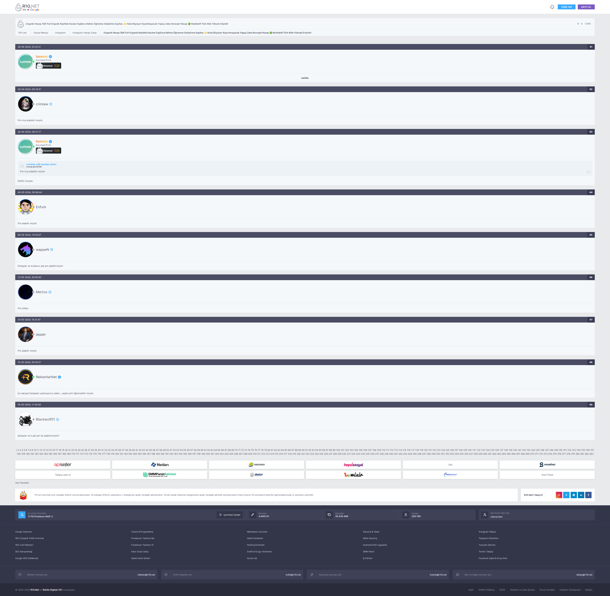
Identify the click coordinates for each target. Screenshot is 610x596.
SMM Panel (368, 551)
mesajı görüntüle (34, 166)
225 (321, 453)
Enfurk (41, 207)
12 (41, 450)
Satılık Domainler (255, 538)
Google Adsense (23, 531)
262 (494, 453)
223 (312, 453)
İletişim (588, 589)
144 (533, 450)
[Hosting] (159, 465)
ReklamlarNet (46, 377)
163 (41, 453)
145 (538, 450)
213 (268, 453)
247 (424, 453)
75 (252, 450)
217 (285, 453)
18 (60, 450)
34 (112, 450)
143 (528, 450)
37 (123, 450)
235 (368, 453)
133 (483, 450)
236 (372, 453)
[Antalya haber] (256, 465)
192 (171, 453)
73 (245, 450)
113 (396, 450)
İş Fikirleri (367, 558)
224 (317, 453)
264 (504, 453)
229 (340, 453)
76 (255, 450)
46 (153, 450)
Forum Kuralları (547, 589)
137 (501, 450)
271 (537, 453)
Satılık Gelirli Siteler (140, 558)
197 (194, 453)
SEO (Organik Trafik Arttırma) (29, 538)
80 (269, 450)
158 (19, 453)
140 (515, 450)
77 (259, 450)
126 (452, 450)
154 (578, 450)
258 (476, 453)
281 (582, 453)
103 (351, 450)
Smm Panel (547, 474)
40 (133, 450)
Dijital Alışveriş (370, 538)
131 (474, 450)
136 (497, 450)
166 (55, 453)
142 (524, 450)
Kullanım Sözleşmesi (570, 589)
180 (117, 453)
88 (296, 450)
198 (199, 453)
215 (276, 453)
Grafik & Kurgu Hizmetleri (259, 551)
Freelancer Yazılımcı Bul (142, 538)
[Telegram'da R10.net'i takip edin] (574, 495)
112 (391, 450)
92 (309, 450)
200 (208, 453)
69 (232, 450)
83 (279, 450)
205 (231, 453)
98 (330, 450)
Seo (450, 464)
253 (452, 453)
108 (374, 450)
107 (370, 450)
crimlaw (42, 104)
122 (434, 450)
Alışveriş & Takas (371, 531)
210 (255, 453)
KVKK (502, 589)
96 (323, 450)
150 (561, 450)
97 (327, 450)
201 (212, 453)
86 (289, 450)
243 (405, 453)
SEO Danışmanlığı (23, 551)
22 (72, 450)
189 (158, 453)
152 (569, 450)
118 (417, 450)
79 (265, 450)
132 (478, 450)
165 (50, 453)
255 (462, 453)
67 (226, 450)
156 (588, 450)
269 (527, 453)
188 (153, 453)
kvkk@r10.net (293, 574)
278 (568, 453)
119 (421, 450)
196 (190, 453)
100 (338, 450)
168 (64, 453)
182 (126, 453)
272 (541, 453)
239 (386, 453)
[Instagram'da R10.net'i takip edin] (559, 495)
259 (480, 453)
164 (46, 453)
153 (574, 450)
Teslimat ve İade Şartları (522, 589)
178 (108, 453)
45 (150, 450)
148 (551, 450)
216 (281, 453)
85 (286, 450)
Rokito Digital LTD (52, 589)
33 (109, 450)
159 (23, 453)
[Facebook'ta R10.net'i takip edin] (588, 495)
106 (365, 450)
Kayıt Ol (586, 7)
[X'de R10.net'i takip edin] (566, 495)
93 (313, 450)
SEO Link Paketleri (24, 545)
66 (222, 450)
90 (303, 450)
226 (326, 453)
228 (335, 453)
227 (330, 453)
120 (426, 450)
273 (546, 453)
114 (400, 450)
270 (532, 453)
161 (32, 453)
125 (447, 450)
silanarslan (497, 516)
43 (143, 450)
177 (103, 453)
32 (105, 450)
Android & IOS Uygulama (375, 545)
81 (272, 450)
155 (583, 450)
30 (99, 450)
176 (99, 453)
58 (195, 450)
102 (347, 450)
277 (564, 453)
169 (69, 453)
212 (263, 453)
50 (167, 450)
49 (164, 450)
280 (578, 453)
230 (344, 453)
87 (292, 450)
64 (215, 450)
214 (272, 453)
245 (415, 453)
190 (162, 453)
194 (180, 453)
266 (513, 453)
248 (429, 453)
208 (245, 453)
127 (456, 450)
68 (229, 450)
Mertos (41, 292)
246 (419, 453)
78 (262, 450)
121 (430, 450)
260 (485, 453)
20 (66, 450)
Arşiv (471, 589)
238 (382, 453)
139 (510, 450)
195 (185, 453)
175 (95, 453)
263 (499, 453)
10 (35, 450)
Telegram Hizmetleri (488, 538)
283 (591, 453)
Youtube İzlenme (487, 545)
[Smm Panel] (62, 465)
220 (299, 453)
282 (587, 453)
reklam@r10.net (146, 574)
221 (303, 453)
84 (282, 450)
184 (135, 453)
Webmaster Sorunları (257, 531)
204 (226, 453)
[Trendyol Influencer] (353, 475)
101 (342, 450)
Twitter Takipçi (486, 551)
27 (89, 450)
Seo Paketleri (22, 482)
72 (242, 450)
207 (241, 453)
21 (69, 450)
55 (184, 450)
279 (573, 453)
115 (404, 450)
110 (383, 450)
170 (73, 453)
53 (177, 450)
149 (556, 450)
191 (167, 453)
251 (443, 453)
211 (259, 453)
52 (174, 450)
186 (144, 453)
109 (379, 450)
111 (387, 450)
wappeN (42, 249)
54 (181, 450)
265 (509, 453)
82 (275, 450)
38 (126, 450)
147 (547, 450)
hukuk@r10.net (438, 574)
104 (356, 450)
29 (95, 450)
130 (470, 450)
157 (592, 450)
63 (212, 450)
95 (320, 450)
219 (294, 453)
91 (306, 450)
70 (236, 450)
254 (457, 453)
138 (506, 450)
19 (63, 450)
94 (316, 450)
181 (121, 453)
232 (353, 453)
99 (334, 450)
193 (176, 453)
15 (50, 450)
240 (391, 453)
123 (439, 450)
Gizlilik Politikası (486, 589)
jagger (41, 334)
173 (86, 453)
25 (82, 450)
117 (413, 450)
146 (542, 450)
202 (217, 453)
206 (236, 453)
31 (102, 450)
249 (433, 453)
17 (57, 450)
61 (205, 450)
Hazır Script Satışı (140, 551)
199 (203, 453)
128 (461, 450)
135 (492, 450)
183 (130, 453)
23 (76, 450)
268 (523, 453)
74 (249, 450)
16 (53, 450)
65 (219, 450)
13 (44, 450)
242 (400, 453)
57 (191, 450)
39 (130, 450)
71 (239, 450)
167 (59, 453)
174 (90, 453)
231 (349, 453)
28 (92, 450)
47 (157, 450)
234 (363, 453)
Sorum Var (252, 558)
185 (140, 453)
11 (38, 450)
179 (112, 453)
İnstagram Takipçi (487, 531)
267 (518, 453)
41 (137, 450)
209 (250, 453)
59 (198, 450)
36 (119, 450)
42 (140, 450)
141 (519, 450)
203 (222, 453)
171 (77, 453)
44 (147, 450)
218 (290, 453)
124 (443, 450)
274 (550, 453)
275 (555, 453)
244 (410, 453)
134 (488, 450)
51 (171, 450)
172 (82, 453)
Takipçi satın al (63, 474)
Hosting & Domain (256, 545)
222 (307, 453)
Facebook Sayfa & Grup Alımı (493, 558)
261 (490, 453)
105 (361, 450)
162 (37, 453)
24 (79, 450)
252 (447, 453)
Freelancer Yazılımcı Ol (142, 545)
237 (377, 453)
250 (438, 453)
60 (202, 450)
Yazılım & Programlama (142, 531)
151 (565, 450)
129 (465, 450)
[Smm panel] (159, 475)
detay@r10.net (584, 574)
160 (28, 453)
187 (149, 453)
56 (188, 450)
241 (396, 453)
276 (559, 453)
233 (358, 453)
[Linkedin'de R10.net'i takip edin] (581, 495)
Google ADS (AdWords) (26, 558)
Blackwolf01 (45, 419)
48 (160, 450)
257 (471, 453)
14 (47, 450)
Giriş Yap (566, 7)
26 (86, 450)
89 (299, 450)
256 (466, 453)
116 (408, 450)
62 (208, 450)
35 (116, 450)
